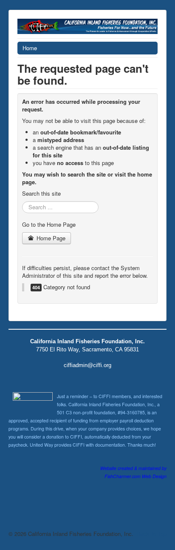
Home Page (50, 238)
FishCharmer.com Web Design (135, 476)
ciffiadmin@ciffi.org (87, 365)
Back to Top (152, 534)
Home (30, 48)
